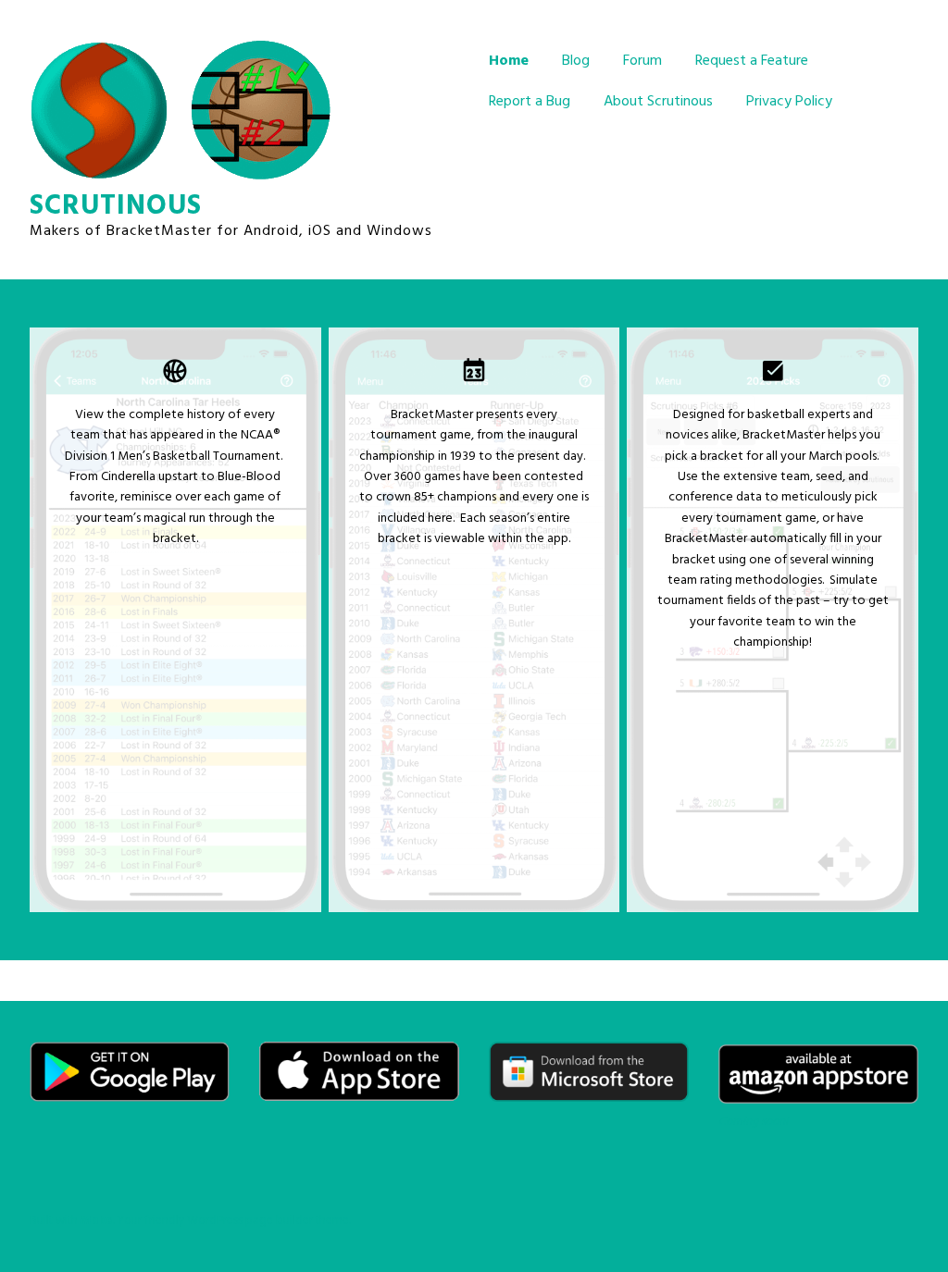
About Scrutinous (658, 102)
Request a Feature (751, 61)
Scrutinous (116, 206)
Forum (642, 61)
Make (97, 1220)
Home (509, 61)
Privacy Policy (789, 102)
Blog (576, 61)
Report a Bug (529, 102)
